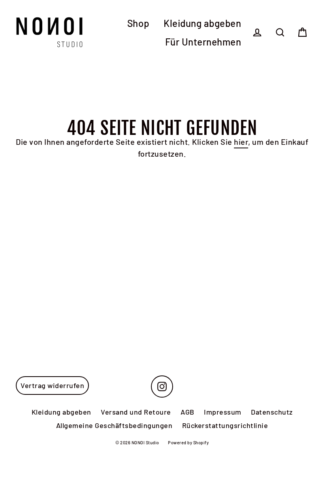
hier (241, 141)
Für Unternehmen (203, 41)
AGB (187, 411)
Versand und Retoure (136, 411)
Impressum (222, 411)
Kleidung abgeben (202, 23)
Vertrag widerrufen (52, 385)
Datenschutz (272, 411)
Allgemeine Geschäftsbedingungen (114, 425)
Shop (138, 23)
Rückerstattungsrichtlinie (225, 425)
